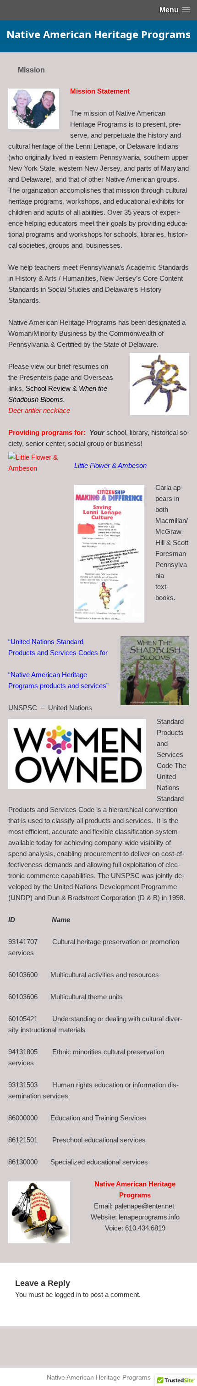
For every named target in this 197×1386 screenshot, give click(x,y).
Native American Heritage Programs (98, 34)
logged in (68, 1294)
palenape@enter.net (144, 1206)
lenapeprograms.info (149, 1217)
